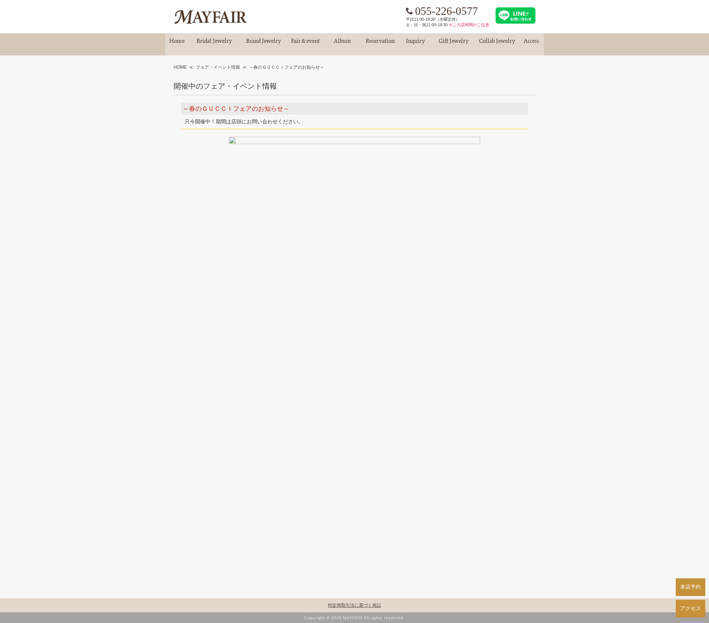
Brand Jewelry (264, 44)
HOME (180, 67)
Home (177, 44)
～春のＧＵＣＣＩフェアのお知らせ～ (286, 67)
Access (531, 44)
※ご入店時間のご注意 (469, 25)
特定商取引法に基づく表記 (354, 605)
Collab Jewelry (497, 44)
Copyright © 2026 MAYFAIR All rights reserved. (354, 618)
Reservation (380, 44)
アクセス (690, 608)
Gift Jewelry (454, 44)
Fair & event (305, 44)
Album (342, 44)
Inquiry (415, 44)
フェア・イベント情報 (218, 67)
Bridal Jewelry (214, 44)
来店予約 (690, 587)
